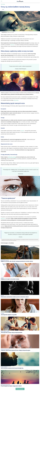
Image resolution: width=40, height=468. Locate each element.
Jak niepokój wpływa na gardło (9, 314)
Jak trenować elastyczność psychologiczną (12, 368)
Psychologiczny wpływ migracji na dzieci (11, 386)
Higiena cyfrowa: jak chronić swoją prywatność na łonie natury (17, 261)
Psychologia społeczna (5, 384)
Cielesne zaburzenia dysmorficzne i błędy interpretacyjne (15, 350)
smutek (22, 130)
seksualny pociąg (12, 157)
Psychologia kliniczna (5, 349)
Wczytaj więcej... (20, 388)
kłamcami (3, 218)
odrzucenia (16, 100)
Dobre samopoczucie (5, 260)
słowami (12, 44)
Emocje (2, 295)
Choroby (2, 313)
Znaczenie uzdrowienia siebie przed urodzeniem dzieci (15, 296)
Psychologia (3, 4)
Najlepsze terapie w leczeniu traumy (10, 279)
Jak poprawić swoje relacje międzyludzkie (11, 332)
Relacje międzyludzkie (5, 331)
